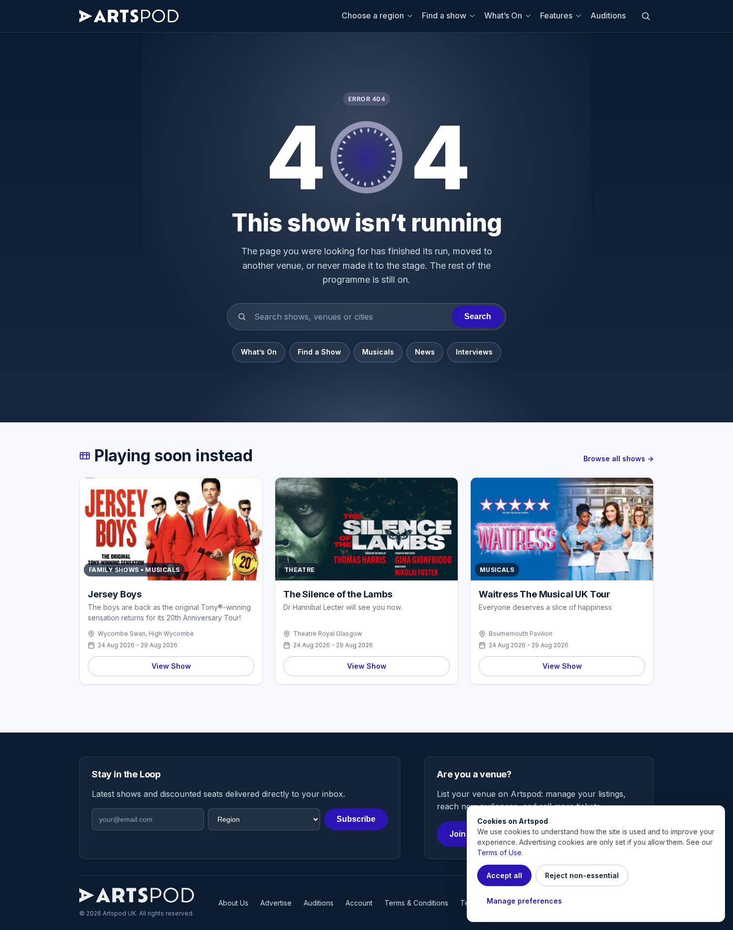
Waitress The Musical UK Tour (544, 594)
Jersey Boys (115, 594)
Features (556, 15)
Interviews (474, 352)
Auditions (608, 15)
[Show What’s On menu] (529, 16)
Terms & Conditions (416, 903)
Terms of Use (499, 852)
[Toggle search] (646, 16)
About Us (233, 903)
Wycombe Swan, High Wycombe (146, 633)
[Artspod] (136, 895)
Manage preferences (524, 901)
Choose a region (373, 15)
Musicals (378, 352)
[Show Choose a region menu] (411, 16)
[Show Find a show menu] (473, 16)
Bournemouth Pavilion (520, 633)
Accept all (504, 875)
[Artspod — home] (129, 15)
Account (359, 903)
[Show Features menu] (579, 16)
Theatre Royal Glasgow (327, 633)
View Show (171, 666)
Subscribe (356, 819)
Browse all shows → (618, 458)
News (425, 352)
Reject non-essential (582, 875)
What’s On (503, 15)
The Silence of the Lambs (337, 594)
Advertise (276, 903)
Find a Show (319, 352)
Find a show (444, 15)
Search (477, 316)
